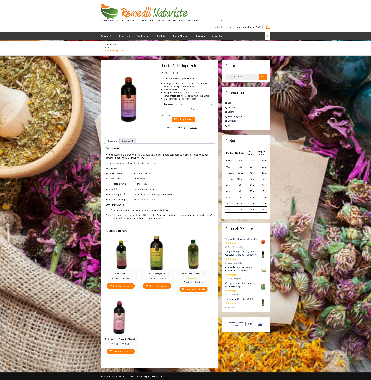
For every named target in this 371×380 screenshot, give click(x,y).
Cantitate (168, 104)
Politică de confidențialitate (210, 36)
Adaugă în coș (185, 119)
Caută (263, 76)
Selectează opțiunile (122, 286)
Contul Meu (178, 36)
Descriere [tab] (112, 141)
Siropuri (232, 120)
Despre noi (124, 36)
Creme (231, 111)
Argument (106, 36)
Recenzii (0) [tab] (128, 141)
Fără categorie (235, 116)
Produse (141, 36)
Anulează (194, 109)
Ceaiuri (231, 107)
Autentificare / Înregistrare (227, 27)
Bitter (230, 102)
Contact (161, 36)
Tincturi (106, 47)
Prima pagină (109, 44)
